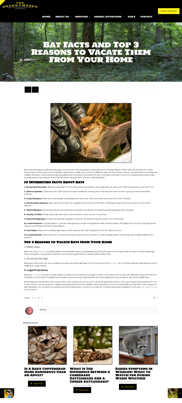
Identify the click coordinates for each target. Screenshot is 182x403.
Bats (26, 170)
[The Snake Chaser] (20, 5)
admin (43, 309)
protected (37, 275)
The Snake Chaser (121, 172)
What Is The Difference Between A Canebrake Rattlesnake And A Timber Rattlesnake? (90, 375)
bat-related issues (149, 287)
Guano (114, 263)
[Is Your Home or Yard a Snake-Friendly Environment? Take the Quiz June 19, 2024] (175, 393)
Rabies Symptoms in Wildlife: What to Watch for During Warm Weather (133, 374)
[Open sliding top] (3, 3)
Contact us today (90, 287)
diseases (42, 251)
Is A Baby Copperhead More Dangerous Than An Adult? (45, 372)
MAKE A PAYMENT (168, 11)
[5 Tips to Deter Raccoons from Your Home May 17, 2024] (7, 393)
